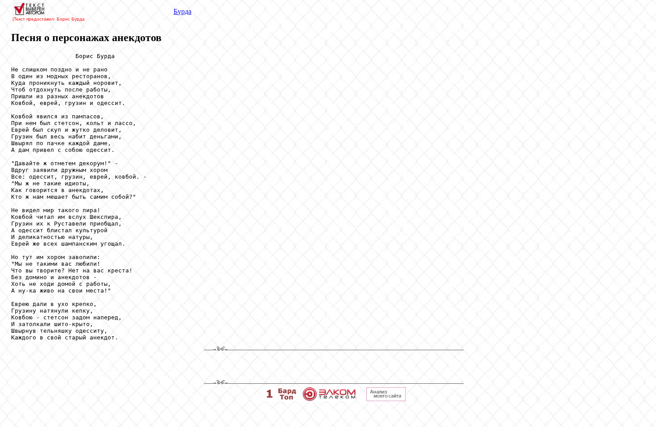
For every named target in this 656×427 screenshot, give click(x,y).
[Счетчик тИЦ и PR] (386, 398)
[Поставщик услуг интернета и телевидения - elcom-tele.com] (329, 398)
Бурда (182, 11)
